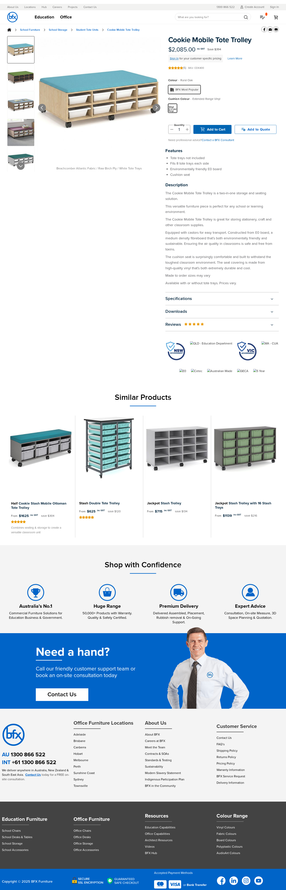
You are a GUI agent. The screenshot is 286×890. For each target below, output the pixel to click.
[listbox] (223, 90)
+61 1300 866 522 (34, 762)
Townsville (81, 786)
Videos (149, 846)
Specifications (178, 298)
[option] (172, 108)
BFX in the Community (160, 786)
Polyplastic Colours (229, 846)
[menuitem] (44, 17)
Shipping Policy (227, 750)
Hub (44, 7)
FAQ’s (221, 744)
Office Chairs (82, 830)
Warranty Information (231, 770)
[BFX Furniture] (12, 17)
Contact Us (90, 7)
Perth (77, 766)
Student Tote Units (87, 29)
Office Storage (83, 843)
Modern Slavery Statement (163, 773)
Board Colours (226, 840)
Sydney (79, 779)
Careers (57, 7)
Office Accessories (86, 850)
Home (9, 30)
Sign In (174, 58)
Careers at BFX (155, 741)
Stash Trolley (164, 503)
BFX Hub (151, 853)
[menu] (100, 17)
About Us (12, 7)
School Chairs (11, 830)
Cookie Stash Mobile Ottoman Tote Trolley (38, 505)
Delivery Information (230, 782)
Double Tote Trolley (99, 503)
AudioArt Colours (228, 853)
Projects (73, 7)
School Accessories (15, 850)
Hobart (78, 753)
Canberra (80, 747)
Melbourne (81, 760)
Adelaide (80, 734)
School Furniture (30, 29)
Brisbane (79, 741)
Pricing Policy (226, 763)
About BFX (152, 734)
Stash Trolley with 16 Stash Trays (243, 505)
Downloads (176, 311)
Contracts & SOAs (157, 753)
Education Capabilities (160, 827)
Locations (30, 7)
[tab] (100, 17)
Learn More (235, 58)
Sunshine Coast (84, 773)
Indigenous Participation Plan (164, 779)
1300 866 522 (28, 754)
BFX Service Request (231, 776)
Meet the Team (155, 747)
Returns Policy (226, 757)
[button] (36, 104)
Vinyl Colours (226, 827)
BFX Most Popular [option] (186, 89)
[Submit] (246, 17)
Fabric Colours (226, 834)
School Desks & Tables (17, 837)
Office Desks (82, 837)
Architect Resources (158, 840)
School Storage (58, 29)
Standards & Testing (158, 760)
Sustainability (154, 766)
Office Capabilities (157, 834)
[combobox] (213, 17)
